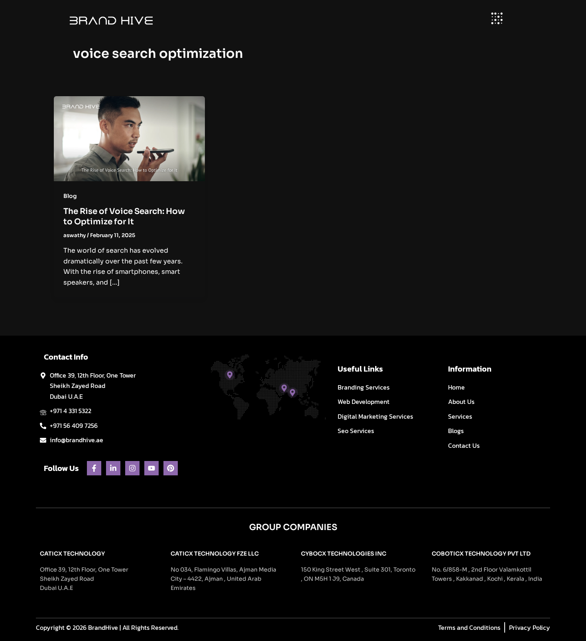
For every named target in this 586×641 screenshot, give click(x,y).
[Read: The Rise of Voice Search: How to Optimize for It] (129, 138)
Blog (70, 196)
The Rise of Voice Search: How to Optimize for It (124, 216)
